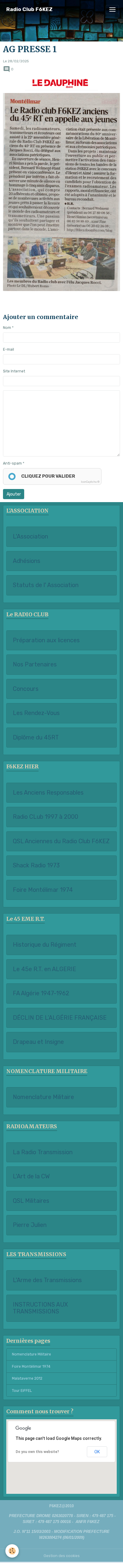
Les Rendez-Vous (36, 713)
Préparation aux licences (46, 640)
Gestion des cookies (62, 1556)
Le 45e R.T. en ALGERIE (44, 969)
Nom (7, 328)
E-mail (8, 349)
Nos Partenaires (35, 664)
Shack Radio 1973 (36, 865)
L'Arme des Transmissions (47, 1280)
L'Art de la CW (31, 1176)
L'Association (30, 536)
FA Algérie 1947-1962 (41, 993)
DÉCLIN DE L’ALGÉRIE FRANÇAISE (60, 1017)
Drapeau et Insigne (38, 1042)
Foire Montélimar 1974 (43, 889)
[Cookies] (12, 1551)
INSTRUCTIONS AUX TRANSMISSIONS (40, 1308)
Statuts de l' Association (46, 585)
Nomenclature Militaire (43, 1097)
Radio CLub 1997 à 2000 (45, 816)
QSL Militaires (31, 1200)
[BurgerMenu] (112, 9)
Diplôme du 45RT (36, 737)
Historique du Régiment (44, 944)
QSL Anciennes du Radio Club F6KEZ (61, 841)
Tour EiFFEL (22, 1391)
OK (97, 1451)
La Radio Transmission (43, 1152)
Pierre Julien (30, 1225)
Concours (26, 688)
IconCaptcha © (90, 481)
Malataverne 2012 (27, 1378)
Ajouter (14, 494)
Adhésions (26, 561)
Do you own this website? (37, 1452)
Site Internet (14, 371)
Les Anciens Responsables (48, 792)
